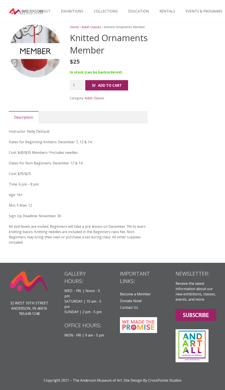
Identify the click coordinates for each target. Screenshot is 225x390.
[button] (54, 32)
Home (74, 27)
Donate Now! (131, 300)
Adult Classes (91, 27)
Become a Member (135, 294)
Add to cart (110, 85)
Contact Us (129, 307)
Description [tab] (23, 117)
